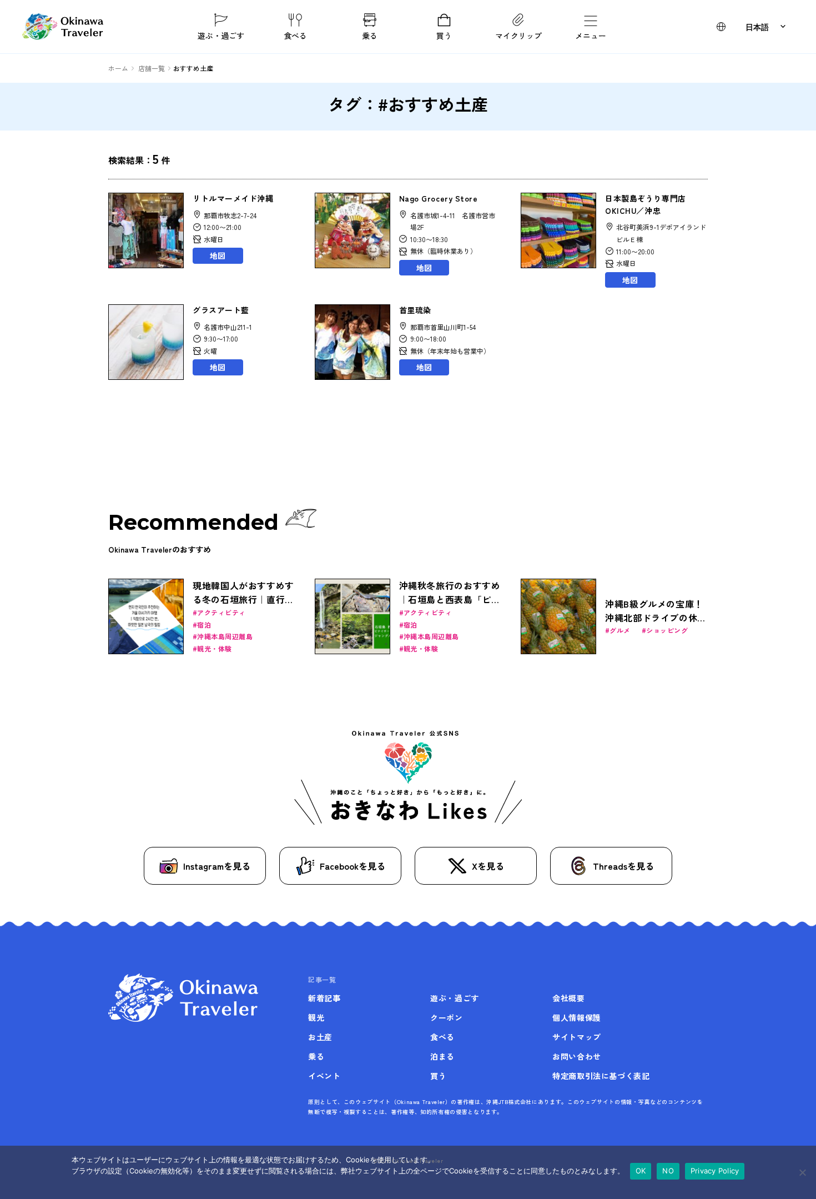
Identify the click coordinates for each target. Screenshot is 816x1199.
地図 (217, 255)
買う (444, 35)
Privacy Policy (715, 1170)
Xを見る (488, 865)
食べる (295, 35)
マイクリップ (518, 35)
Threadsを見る (623, 865)
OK (641, 1170)
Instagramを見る (216, 865)
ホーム (118, 68)
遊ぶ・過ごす (221, 35)
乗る (369, 35)
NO (668, 1170)
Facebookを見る (352, 865)
